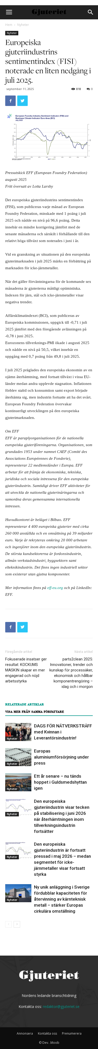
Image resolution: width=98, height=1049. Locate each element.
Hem (8, 25)
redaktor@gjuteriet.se (61, 1006)
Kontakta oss (47, 1033)
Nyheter (23, 25)
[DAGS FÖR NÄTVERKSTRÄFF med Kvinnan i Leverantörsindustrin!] (18, 732)
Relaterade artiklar (24, 704)
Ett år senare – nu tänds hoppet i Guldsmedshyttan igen (60, 782)
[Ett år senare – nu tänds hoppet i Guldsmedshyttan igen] (18, 782)
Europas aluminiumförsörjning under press (61, 757)
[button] (90, 12)
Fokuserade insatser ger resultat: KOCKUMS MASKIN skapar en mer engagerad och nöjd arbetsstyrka (26, 670)
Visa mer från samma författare (34, 712)
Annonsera (25, 1033)
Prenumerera (72, 1033)
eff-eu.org (55, 588)
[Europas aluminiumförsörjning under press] (18, 757)
